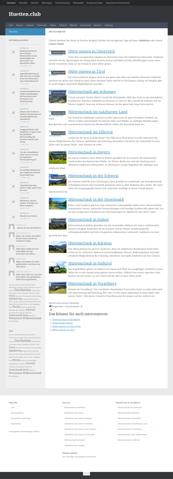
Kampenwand (26, 299)
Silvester (35, 3)
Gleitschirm (25, 293)
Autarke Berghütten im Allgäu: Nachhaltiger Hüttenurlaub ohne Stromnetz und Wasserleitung (30, 96)
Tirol (11, 25)
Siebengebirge (20, 313)
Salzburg (109, 25)
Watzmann (15, 318)
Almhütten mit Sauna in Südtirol (78, 424)
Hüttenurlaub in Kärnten (90, 243)
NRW (21, 304)
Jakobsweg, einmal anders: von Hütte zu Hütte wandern (29, 203)
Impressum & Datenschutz (118, 3)
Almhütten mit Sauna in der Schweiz (80, 429)
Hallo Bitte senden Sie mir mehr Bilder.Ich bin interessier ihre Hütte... (27, 251)
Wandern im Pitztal (28, 216)
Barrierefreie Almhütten (74, 407)
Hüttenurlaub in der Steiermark (96, 199)
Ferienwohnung (62, 3)
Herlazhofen (19, 296)
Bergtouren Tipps (95, 3)
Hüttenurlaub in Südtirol (90, 263)
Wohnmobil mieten (62, 323)
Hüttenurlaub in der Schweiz (93, 176)
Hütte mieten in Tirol (86, 71)
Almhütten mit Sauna (73, 413)
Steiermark (85, 25)
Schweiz (30, 25)
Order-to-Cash (28, 304)
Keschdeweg (34, 299)
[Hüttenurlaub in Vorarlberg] (57, 288)
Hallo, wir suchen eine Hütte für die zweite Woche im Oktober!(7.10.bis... (28, 238)
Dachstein (22, 290)
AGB (12, 407)
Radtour (22, 307)
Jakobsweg (15, 298)
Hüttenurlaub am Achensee (92, 91)
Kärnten (97, 25)
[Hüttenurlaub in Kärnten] (57, 252)
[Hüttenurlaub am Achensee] (57, 96)
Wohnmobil (78, 3)
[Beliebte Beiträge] (21, 43)
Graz (12, 295)
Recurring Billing (31, 307)
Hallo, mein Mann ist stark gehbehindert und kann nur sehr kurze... (28, 264)
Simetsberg (28, 313)
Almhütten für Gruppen (74, 445)
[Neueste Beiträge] (13, 43)
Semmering (12, 313)
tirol (25, 315)
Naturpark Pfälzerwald (33, 301)
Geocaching (12, 293)
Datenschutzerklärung (20, 418)
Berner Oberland (29, 287)
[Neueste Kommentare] (29, 43)
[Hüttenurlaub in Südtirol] (57, 272)
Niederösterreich (14, 304)
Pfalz (10, 307)
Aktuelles (23, 3)
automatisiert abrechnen (85, 457)
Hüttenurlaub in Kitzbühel (66, 319)
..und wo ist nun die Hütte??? (28, 228)
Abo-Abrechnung (14, 285)
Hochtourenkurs (36, 296)
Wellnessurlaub (32, 318)
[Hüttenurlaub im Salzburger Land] (57, 115)
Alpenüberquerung (25, 285)
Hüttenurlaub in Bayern (89, 152)
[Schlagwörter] (38, 43)
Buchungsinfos (17, 413)
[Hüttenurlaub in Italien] (57, 224)
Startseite (11, 3)
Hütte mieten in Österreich (91, 51)
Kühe (10, 301)
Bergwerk (20, 287)
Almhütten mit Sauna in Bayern (78, 418)
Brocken (11, 290)
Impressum (16, 424)
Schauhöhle (21, 310)
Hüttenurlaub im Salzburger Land (97, 112)
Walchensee (31, 316)
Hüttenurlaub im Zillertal (90, 132)
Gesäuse (18, 293)
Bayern (19, 25)
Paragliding (36, 304)
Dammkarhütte (35, 290)
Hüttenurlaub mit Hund (74, 440)
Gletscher (32, 293)
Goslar (37, 293)
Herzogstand (27, 296)
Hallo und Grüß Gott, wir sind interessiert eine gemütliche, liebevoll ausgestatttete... (29, 277)
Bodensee (38, 287)
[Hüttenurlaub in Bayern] (57, 157)
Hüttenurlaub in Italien (88, 219)
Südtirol (62, 25)
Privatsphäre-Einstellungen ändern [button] (24, 431)
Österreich (42, 25)
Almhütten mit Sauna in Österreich (79, 435)
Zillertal (73, 25)
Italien (53, 25)
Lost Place (15, 301)
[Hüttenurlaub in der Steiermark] (57, 209)
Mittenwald (22, 301)
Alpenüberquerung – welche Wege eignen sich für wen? (30, 187)
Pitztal (16, 306)
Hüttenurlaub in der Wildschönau (132, 435)
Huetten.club (25, 14)
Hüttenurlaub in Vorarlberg (92, 283)
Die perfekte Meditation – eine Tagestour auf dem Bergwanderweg (31, 172)
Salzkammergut (13, 310)
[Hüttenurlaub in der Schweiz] (57, 180)
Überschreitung (13, 321)
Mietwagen (47, 3)
